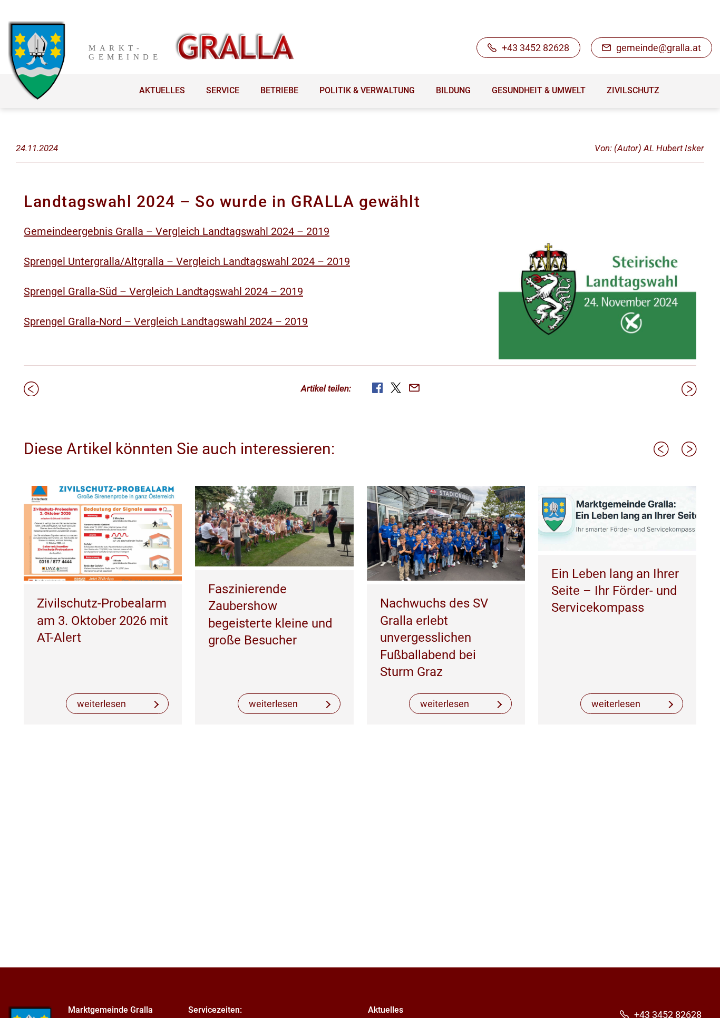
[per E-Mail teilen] (414, 388)
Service (222, 90)
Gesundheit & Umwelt (539, 90)
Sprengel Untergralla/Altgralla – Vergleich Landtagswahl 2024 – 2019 (187, 261)
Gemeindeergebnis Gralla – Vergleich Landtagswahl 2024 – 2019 (176, 231)
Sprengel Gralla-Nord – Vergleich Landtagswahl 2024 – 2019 (166, 321)
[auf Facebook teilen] (377, 388)
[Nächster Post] (689, 388)
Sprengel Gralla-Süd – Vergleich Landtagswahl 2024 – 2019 (163, 291)
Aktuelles (162, 90)
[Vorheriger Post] (31, 388)
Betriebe (279, 90)
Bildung (453, 90)
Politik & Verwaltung (367, 90)
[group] (103, 605)
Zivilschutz (633, 90)
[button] (661, 449)
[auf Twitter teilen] (396, 388)
